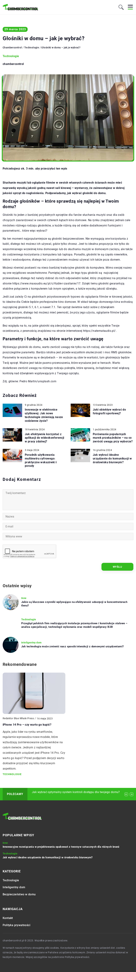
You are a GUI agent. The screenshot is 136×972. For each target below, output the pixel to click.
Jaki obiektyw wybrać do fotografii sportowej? (109, 411)
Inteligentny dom (14, 887)
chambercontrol (13, 64)
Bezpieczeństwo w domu (19, 894)
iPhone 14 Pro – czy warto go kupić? (27, 724)
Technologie (11, 56)
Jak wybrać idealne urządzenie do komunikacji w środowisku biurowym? (112, 458)
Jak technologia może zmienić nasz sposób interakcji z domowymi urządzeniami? (72, 646)
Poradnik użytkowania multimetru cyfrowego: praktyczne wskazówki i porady (41, 460)
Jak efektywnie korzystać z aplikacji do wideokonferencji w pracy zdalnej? (44, 437)
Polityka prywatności (16, 925)
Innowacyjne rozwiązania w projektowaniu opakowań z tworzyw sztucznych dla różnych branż (61, 846)
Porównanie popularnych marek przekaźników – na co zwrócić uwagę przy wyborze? (113, 437)
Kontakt (8, 918)
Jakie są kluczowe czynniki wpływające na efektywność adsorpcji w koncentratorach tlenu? (74, 603)
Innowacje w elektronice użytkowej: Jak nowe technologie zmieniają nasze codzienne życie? (44, 415)
